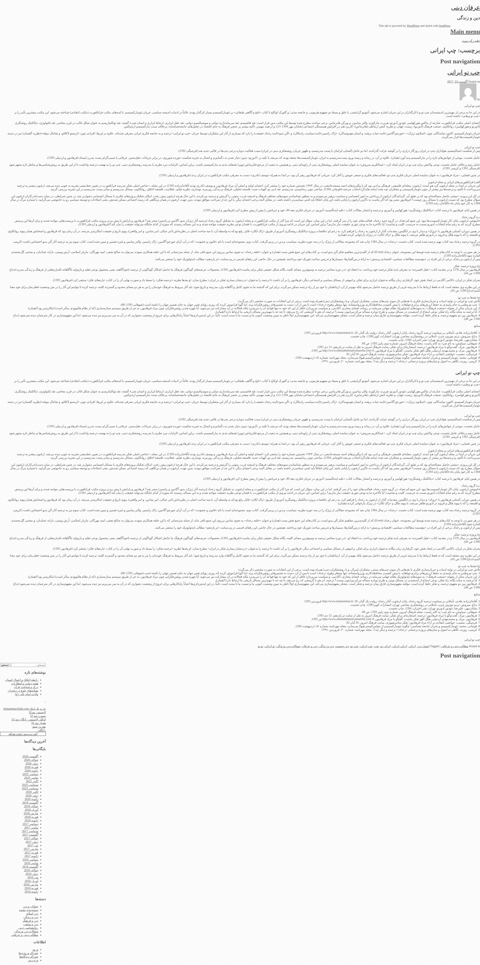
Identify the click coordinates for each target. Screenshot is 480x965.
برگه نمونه (468, 41)
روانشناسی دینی (28, 927)
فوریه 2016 (31, 888)
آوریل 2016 (31, 881)
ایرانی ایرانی (399, 646)
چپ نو (354, 646)
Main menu (465, 31)
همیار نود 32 (38, 723)
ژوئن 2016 (32, 873)
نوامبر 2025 (31, 777)
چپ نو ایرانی (463, 72)
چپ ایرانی (366, 646)
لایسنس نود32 (37, 712)
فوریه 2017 (31, 852)
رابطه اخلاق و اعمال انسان (21, 679)
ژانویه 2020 (31, 799)
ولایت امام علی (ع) (26, 694)
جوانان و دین (30, 906)
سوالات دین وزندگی (288, 646)
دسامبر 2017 (30, 824)
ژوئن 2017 (32, 841)
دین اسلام (32, 913)
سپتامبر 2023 (30, 788)
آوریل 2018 (31, 809)
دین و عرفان (309, 646)
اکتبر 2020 (32, 792)
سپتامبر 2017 (30, 831)
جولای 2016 (31, 870)
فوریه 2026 (31, 767)
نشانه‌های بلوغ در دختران (23, 690)
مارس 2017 (31, 849)
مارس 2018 (31, 813)
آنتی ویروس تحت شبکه (23, 733)
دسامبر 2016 (30, 859)
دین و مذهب (30, 924)
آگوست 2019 (30, 802)
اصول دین (423, 646)
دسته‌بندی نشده (28, 910)
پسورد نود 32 (38, 715)
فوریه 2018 (31, 816)
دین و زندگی (326, 646)
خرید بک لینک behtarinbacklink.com (24, 708)
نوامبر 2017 (31, 827)
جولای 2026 (31, 760)
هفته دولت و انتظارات (24, 683)
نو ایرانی (270, 646)
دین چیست (342, 646)
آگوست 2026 (30, 756)
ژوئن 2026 (32, 763)
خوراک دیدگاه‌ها (28, 956)
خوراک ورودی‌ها (28, 953)
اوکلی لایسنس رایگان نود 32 (28, 719)
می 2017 (32, 845)
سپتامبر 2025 (30, 784)
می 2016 (32, 877)
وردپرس (33, 960)
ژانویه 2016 (31, 891)
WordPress (413, 25)
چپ (376, 646)
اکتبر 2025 (32, 781)
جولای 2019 (31, 806)
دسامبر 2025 (30, 774)
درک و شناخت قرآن (26, 687)
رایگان (42, 730)
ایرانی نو (385, 646)
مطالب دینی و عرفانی (454, 646)
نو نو (260, 646)
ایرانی (412, 646)
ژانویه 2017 (31, 856)
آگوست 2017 (30, 834)
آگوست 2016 (30, 866)
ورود (35, 949)
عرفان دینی (465, 7)
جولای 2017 (31, 838)
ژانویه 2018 (31, 820)
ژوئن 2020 (32, 795)
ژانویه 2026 (31, 770)
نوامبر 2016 (31, 863)
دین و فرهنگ (30, 920)
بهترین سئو (39, 726)
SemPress (444, 25)
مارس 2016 (31, 884)
